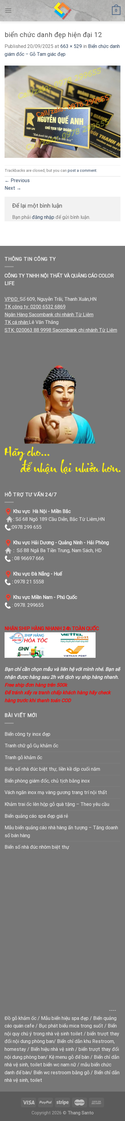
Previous (17, 180)
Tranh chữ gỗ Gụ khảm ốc (31, 746)
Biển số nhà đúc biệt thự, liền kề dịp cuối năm (52, 769)
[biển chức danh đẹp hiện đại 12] (62, 111)
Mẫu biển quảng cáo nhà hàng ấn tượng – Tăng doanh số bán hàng (61, 831)
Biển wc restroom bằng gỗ (61, 1072)
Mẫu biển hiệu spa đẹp (65, 1018)
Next (13, 188)
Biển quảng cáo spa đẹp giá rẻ (36, 816)
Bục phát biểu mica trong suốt (71, 1026)
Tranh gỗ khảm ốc (23, 757)
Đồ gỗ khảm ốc (20, 1018)
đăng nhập (43, 217)
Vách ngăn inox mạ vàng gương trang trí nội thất (56, 792)
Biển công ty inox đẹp (27, 734)
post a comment (82, 170)
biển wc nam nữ (59, 1065)
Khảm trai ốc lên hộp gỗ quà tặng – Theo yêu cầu (57, 804)
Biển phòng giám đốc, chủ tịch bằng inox (47, 781)
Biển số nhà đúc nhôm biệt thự (37, 847)
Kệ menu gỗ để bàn (69, 1057)
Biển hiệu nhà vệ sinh (52, 1049)
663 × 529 (71, 46)
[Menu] (8, 10)
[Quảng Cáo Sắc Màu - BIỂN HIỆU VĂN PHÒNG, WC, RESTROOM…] (62, 10)
